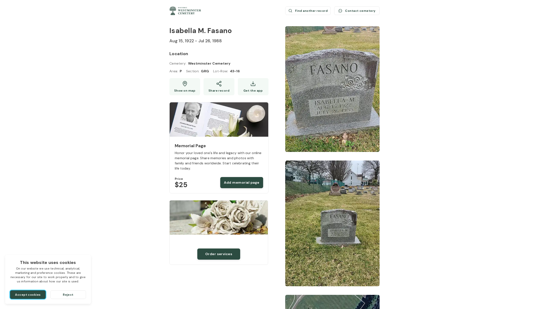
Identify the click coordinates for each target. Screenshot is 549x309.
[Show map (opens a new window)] (184, 86)
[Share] (219, 86)
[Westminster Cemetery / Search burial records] (185, 10)
